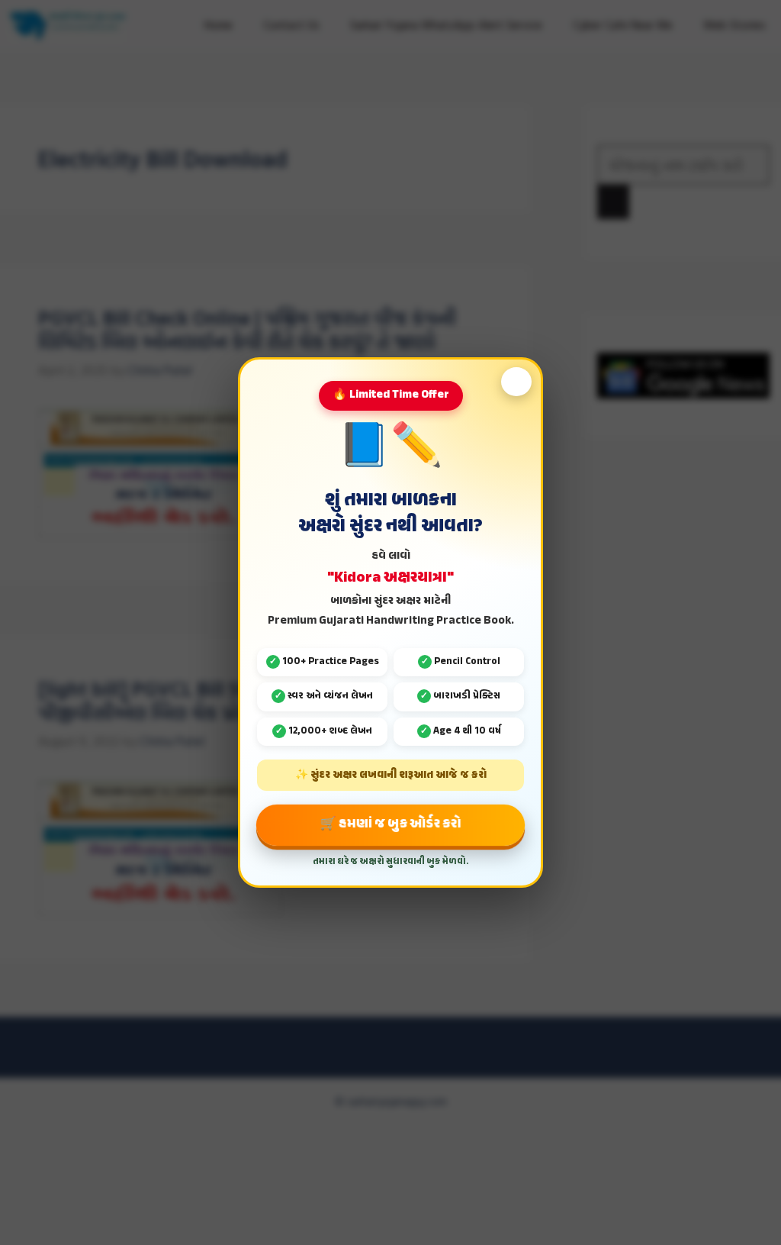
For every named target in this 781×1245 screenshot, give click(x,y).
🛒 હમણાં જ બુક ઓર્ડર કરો (390, 824)
